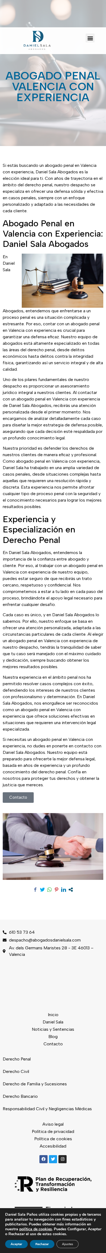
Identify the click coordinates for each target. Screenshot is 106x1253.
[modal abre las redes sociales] (70, 889)
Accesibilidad (53, 1146)
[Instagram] (62, 1159)
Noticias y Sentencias (53, 1029)
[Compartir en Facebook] (35, 889)
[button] (90, 38)
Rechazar (42, 1244)
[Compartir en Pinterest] (56, 889)
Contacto (53, 1043)
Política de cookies (53, 1138)
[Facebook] (43, 1159)
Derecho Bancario (20, 1096)
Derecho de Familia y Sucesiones (35, 1083)
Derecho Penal (17, 1059)
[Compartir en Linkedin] (63, 889)
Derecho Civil (16, 1071)
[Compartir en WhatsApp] (49, 889)
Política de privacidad (53, 1131)
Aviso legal (53, 1124)
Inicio (53, 1014)
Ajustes (67, 1244)
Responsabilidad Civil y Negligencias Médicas (47, 1108)
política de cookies (35, 1229)
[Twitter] (53, 1159)
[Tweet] (42, 889)
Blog (53, 1036)
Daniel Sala (53, 1022)
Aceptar (16, 1244)
